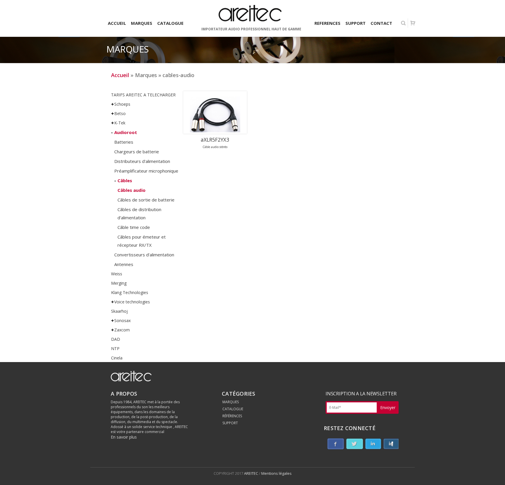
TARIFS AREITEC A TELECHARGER (143, 95)
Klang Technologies (129, 292)
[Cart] (413, 23)
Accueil (120, 75)
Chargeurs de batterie (136, 151)
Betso (120, 113)
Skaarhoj (119, 311)
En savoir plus (124, 437)
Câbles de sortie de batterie (145, 200)
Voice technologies (132, 302)
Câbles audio (131, 190)
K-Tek (119, 123)
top (493, 473)
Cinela (116, 358)
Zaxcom (122, 330)
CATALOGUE (232, 408)
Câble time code (133, 227)
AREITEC (251, 473)
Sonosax (122, 320)
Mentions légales (276, 473)
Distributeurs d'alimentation (142, 161)
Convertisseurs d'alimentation (144, 255)
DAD (115, 339)
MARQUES (230, 401)
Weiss (116, 274)
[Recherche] (403, 23)
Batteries (123, 142)
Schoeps (122, 104)
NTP (115, 348)
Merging (119, 283)
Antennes (123, 264)
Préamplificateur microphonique (146, 171)
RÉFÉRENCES (232, 415)
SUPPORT (230, 422)
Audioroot (125, 132)
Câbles (124, 180)
